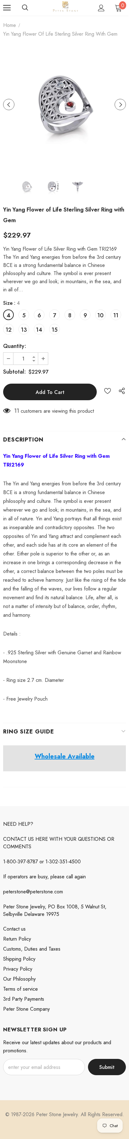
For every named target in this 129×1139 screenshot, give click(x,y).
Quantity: (14, 346)
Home (9, 25)
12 (9, 330)
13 (24, 330)
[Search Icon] (25, 8)
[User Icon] (101, 8)
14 (39, 330)
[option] (64, 104)
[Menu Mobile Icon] (7, 8)
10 (100, 315)
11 (115, 315)
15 (55, 330)
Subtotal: (14, 371)
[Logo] (65, 7)
